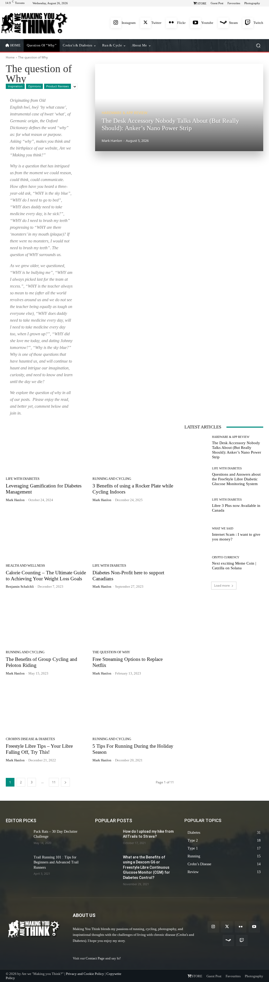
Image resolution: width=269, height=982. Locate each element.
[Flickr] (171, 23)
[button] (258, 45)
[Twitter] (145, 23)
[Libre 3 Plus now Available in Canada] (196, 505)
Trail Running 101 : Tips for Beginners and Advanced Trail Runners (56, 862)
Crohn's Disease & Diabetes (30, 739)
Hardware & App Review (124, 112)
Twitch (258, 23)
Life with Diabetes (22, 478)
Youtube (207, 23)
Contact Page (95, 958)
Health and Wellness (25, 565)
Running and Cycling (111, 478)
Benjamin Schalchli (20, 586)
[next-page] (65, 782)
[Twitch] (247, 23)
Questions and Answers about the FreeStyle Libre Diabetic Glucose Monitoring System (236, 479)
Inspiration (15, 86)
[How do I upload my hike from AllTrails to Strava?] (107, 838)
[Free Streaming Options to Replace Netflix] (133, 620)
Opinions (34, 86)
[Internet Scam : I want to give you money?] (196, 534)
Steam (233, 23)
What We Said (222, 528)
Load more (222, 585)
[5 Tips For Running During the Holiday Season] (133, 707)
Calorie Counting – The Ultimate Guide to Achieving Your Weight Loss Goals (46, 575)
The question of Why (111, 652)
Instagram (129, 23)
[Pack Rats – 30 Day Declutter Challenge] (17, 838)
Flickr (181, 23)
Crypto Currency (225, 557)
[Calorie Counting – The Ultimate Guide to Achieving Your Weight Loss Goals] (46, 534)
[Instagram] (116, 23)
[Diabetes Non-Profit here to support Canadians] (133, 534)
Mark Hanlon (15, 500)
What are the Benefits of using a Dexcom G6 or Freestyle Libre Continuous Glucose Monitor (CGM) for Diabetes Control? (146, 867)
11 (54, 782)
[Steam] (223, 23)
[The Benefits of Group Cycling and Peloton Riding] (46, 620)
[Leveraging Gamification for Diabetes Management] (46, 447)
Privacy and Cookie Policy (85, 974)
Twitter (156, 23)
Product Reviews (57, 86)
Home (10, 57)
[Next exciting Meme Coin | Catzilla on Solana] (196, 563)
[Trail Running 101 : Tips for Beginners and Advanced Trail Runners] (17, 864)
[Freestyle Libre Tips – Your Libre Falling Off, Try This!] (46, 707)
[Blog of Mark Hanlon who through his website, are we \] (34, 23)
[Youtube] (195, 23)
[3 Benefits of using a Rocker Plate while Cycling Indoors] (133, 447)
